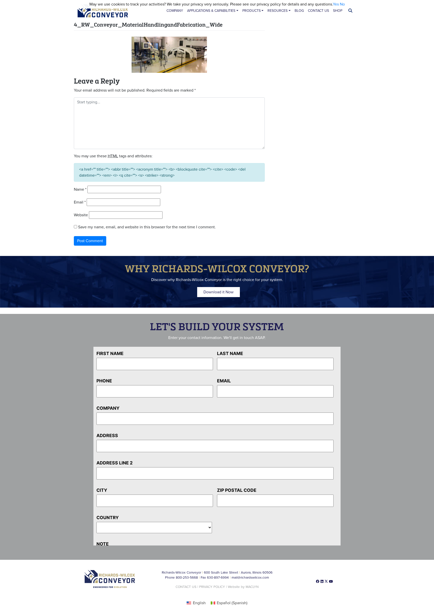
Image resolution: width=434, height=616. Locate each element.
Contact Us (318, 11)
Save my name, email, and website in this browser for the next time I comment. (147, 227)
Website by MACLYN (243, 587)
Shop (337, 11)
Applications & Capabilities (211, 11)
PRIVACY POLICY (212, 587)
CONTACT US (186, 587)
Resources (277, 11)
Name (80, 189)
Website (81, 215)
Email (80, 202)
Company (175, 11)
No (342, 4)
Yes (336, 4)
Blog (299, 11)
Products (251, 11)
